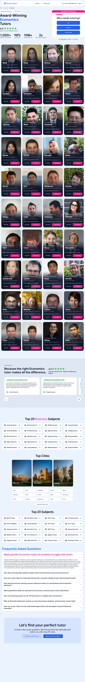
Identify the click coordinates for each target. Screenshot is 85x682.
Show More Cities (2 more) (42, 504)
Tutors (1, 8)
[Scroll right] (79, 399)
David (26, 155)
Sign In (79, 3)
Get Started (15, 70)
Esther (47, 94)
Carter (27, 279)
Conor (47, 309)
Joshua (6, 125)
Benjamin (48, 186)
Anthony (48, 217)
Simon (68, 63)
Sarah (5, 155)
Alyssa (68, 186)
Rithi (67, 340)
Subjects (37, 3)
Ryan (46, 279)
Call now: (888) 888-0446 (70, 3)
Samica (6, 94)
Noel (26, 125)
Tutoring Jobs (46, 3)
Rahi (5, 309)
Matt (5, 63)
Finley (5, 217)
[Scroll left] (6, 399)
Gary (67, 309)
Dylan (26, 340)
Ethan (47, 340)
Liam (5, 340)
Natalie (47, 155)
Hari (5, 248)
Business (6, 8)
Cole (26, 217)
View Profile (6, 70)
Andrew (48, 125)
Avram (68, 279)
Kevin (5, 186)
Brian (67, 155)
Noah (67, 94)
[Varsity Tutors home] (10, 3)
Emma (47, 63)
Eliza (26, 63)
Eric (25, 186)
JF (66, 125)
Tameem (28, 94)
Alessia (68, 217)
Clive (26, 248)
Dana (46, 248)
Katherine (7, 279)
